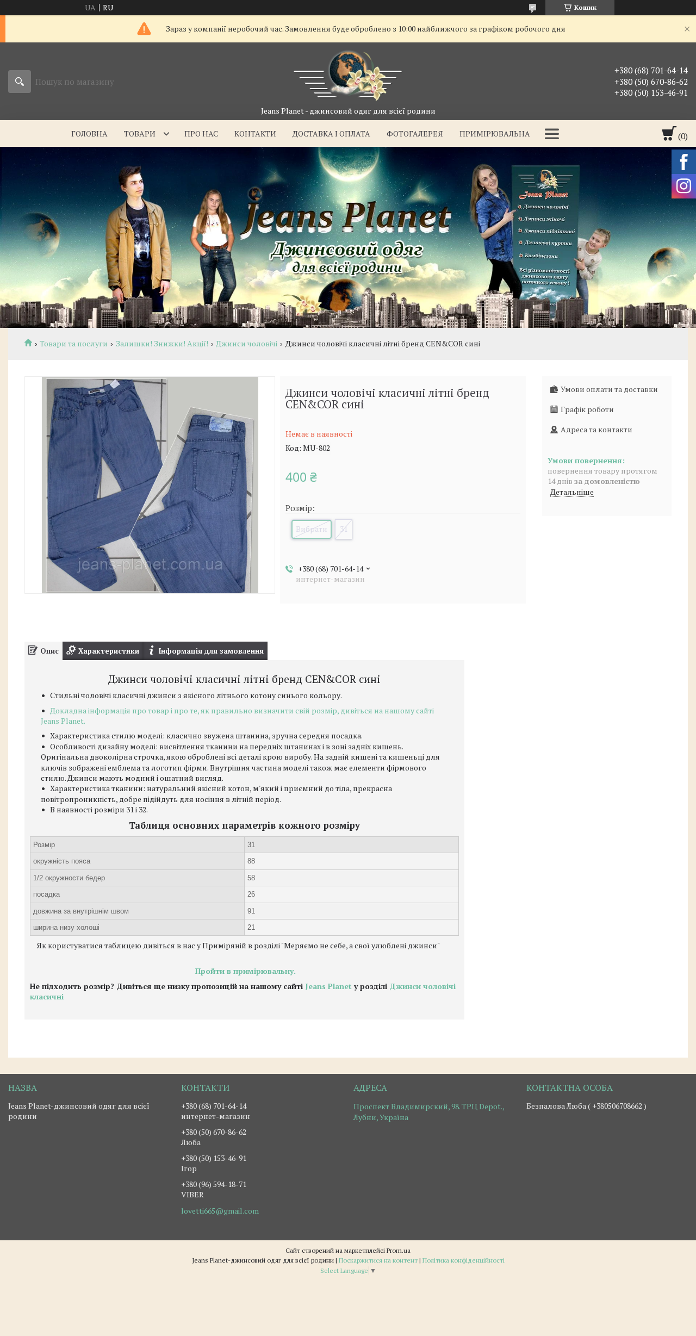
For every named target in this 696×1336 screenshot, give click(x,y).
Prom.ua (399, 1250)
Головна (89, 133)
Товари (140, 133)
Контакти (255, 133)
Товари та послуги (74, 344)
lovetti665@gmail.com (220, 1211)
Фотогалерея (415, 133)
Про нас (201, 133)
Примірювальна (494, 133)
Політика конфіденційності (463, 1260)
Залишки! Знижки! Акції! (162, 344)
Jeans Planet (328, 986)
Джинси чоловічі (246, 344)
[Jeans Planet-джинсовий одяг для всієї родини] (348, 74)
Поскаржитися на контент (378, 1260)
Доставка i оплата (331, 133)
